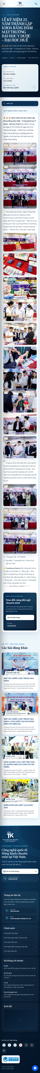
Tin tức (12, 58)
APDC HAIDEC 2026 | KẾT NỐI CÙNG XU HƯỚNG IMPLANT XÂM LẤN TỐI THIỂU (19, 764)
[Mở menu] (4, 4)
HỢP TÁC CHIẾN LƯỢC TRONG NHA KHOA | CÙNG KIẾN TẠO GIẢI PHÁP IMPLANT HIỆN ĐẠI (19, 721)
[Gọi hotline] (36, 4)
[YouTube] (20, 1045)
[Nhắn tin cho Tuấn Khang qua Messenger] (35, 1068)
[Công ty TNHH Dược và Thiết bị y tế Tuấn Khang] (20, 3)
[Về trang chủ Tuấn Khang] (10, 836)
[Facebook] (4, 1045)
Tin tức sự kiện (21, 58)
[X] (9, 1045)
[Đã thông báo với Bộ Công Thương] (11, 1059)
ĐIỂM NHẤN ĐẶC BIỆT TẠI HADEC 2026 (18, 806)
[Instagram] (15, 1045)
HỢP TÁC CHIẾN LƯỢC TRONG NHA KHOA (19, 679)
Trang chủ (4, 58)
